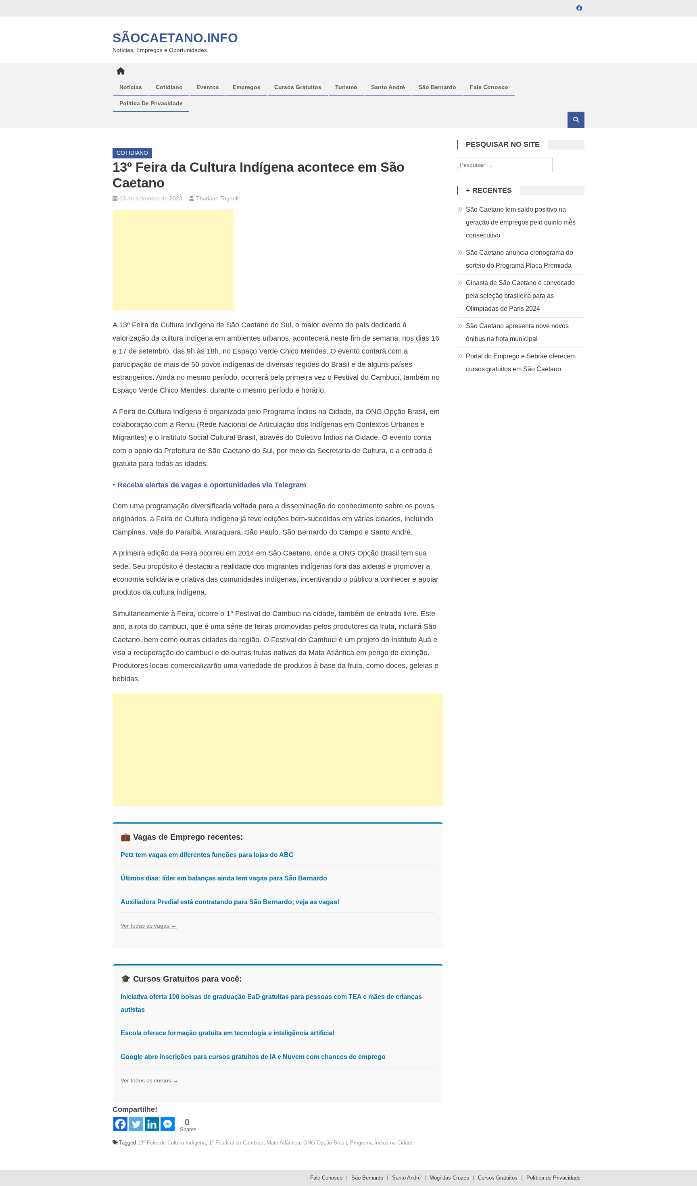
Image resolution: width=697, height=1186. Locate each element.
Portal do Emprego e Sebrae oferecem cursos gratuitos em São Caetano (521, 362)
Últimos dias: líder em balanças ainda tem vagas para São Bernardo (224, 878)
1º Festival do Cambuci (236, 1143)
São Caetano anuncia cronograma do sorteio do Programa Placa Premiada (519, 259)
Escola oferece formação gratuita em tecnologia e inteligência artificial (227, 1033)
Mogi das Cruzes (449, 1178)
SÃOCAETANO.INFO (175, 38)
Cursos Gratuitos (297, 87)
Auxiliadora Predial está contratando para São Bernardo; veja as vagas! (230, 902)
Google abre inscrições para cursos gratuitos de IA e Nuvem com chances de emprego (253, 1056)
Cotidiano (169, 87)
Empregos (247, 87)
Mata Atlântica (283, 1143)
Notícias (130, 87)
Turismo (346, 87)
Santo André (388, 87)
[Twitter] (136, 1124)
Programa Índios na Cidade (381, 1143)
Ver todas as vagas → (149, 925)
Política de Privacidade (151, 103)
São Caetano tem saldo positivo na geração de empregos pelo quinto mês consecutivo (521, 222)
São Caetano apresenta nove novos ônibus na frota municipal (517, 332)
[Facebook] (120, 1124)
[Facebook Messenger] (168, 1124)
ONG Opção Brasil (325, 1143)
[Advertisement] (173, 260)
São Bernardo (437, 87)
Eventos (207, 87)
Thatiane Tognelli (218, 198)
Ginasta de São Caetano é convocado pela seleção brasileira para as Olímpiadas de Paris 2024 (520, 295)
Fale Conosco (489, 87)
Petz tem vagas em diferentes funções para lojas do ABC (207, 854)
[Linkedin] (152, 1124)
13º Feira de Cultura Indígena (172, 1143)
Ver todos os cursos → (149, 1080)
